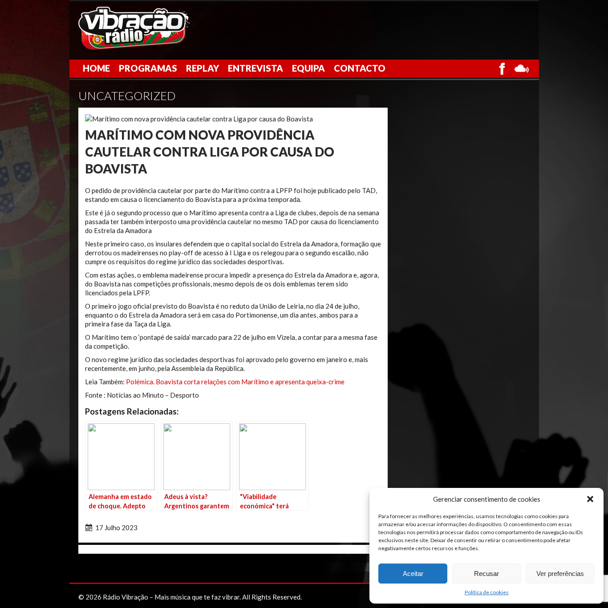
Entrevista (255, 68)
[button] (590, 499)
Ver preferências (560, 573)
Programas (148, 68)
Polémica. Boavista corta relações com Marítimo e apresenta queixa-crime (235, 382)
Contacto (359, 68)
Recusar (486, 573)
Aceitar (413, 573)
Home (96, 68)
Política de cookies (487, 592)
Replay (202, 68)
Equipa (308, 68)
